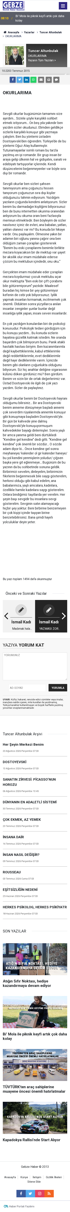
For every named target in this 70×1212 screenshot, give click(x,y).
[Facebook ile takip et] (21, 1193)
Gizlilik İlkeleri (54, 1177)
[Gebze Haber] (13, 5)
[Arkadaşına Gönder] (41, 80)
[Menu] (63, 5)
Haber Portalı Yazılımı (21, 1206)
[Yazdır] (49, 80)
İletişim (37, 1177)
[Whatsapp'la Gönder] (33, 80)
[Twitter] (20, 80)
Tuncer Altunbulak (50, 32)
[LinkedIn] (26, 80)
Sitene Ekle (34, 1181)
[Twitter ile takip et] (30, 1193)
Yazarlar (29, 32)
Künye (24, 1177)
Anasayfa (13, 32)
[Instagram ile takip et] (39, 1193)
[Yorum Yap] (56, 80)
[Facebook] (13, 80)
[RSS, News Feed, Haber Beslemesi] (49, 1193)
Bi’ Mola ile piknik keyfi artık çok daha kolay (39, 18)
